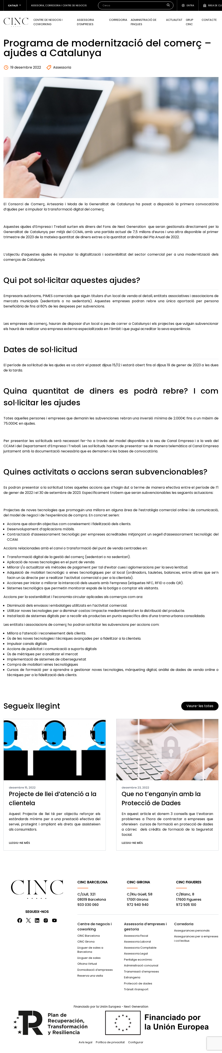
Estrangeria (132, 977)
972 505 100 (186, 904)
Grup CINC (189, 22)
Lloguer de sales (89, 958)
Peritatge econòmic (138, 960)
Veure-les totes (199, 705)
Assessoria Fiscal (136, 936)
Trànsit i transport (136, 989)
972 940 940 (138, 904)
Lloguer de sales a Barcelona (90, 950)
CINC (15, 22)
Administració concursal (141, 965)
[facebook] (19, 920)
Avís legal (85, 1042)
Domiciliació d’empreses (95, 970)
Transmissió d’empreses (141, 971)
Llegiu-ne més (19, 843)
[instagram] (45, 920)
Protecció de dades (138, 983)
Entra (190, 5)
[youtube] (54, 920)
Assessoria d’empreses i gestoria (145, 927)
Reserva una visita (90, 976)
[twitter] (28, 920)
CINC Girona (86, 942)
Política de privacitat (110, 1042)
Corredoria (118, 20)
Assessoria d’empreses (85, 22)
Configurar (135, 1042)
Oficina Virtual (87, 964)
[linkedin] (37, 920)
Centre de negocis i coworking (47, 22)
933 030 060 (88, 904)
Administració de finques (144, 22)
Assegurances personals (192, 930)
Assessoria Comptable (140, 948)
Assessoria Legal (136, 953)
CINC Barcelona (88, 936)
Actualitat (174, 20)
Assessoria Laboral (137, 942)
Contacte (209, 20)
